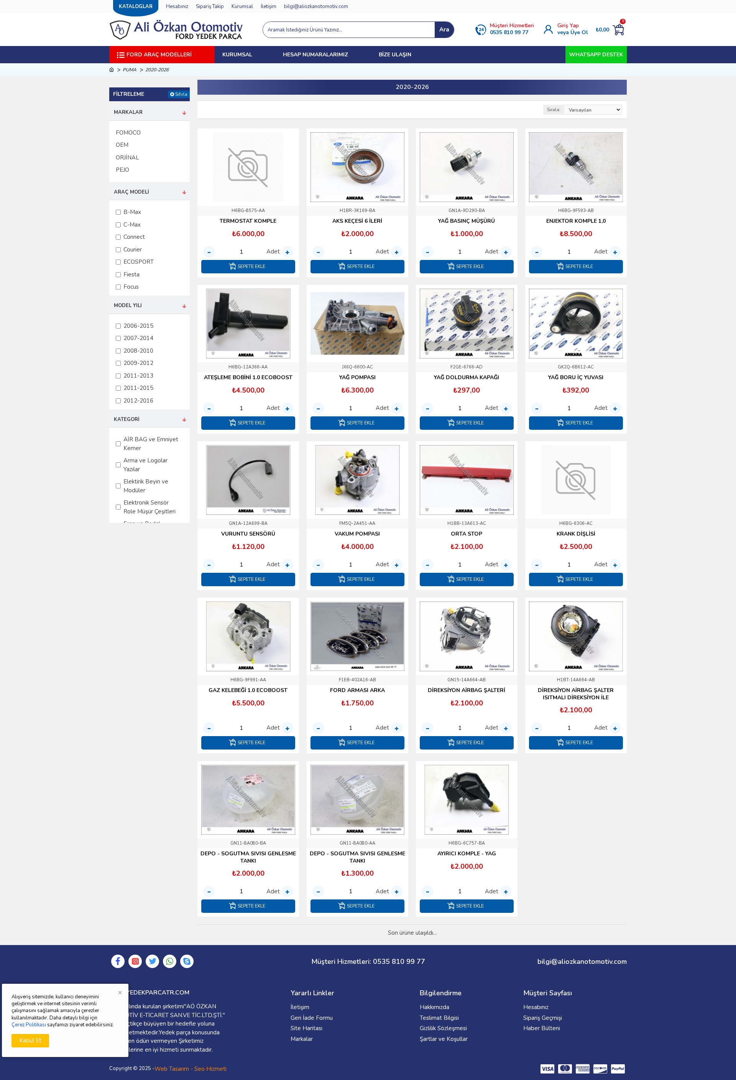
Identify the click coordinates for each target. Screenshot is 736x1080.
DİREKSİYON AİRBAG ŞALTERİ (466, 690)
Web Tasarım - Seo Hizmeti (190, 1069)
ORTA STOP (466, 534)
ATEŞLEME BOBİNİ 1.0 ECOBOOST (248, 377)
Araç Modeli (131, 192)
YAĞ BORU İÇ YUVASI (575, 377)
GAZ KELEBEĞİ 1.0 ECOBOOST (248, 690)
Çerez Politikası (29, 1024)
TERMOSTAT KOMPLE (248, 221)
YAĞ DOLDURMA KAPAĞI (466, 377)
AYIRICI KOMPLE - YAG (466, 853)
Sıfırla (181, 94)
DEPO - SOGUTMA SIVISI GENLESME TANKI (248, 857)
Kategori (127, 419)
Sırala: (553, 110)
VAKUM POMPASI (357, 534)
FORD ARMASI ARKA (357, 690)
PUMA (129, 70)
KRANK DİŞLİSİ (576, 534)
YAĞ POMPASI (357, 377)
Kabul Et (30, 1040)
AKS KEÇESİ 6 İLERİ (357, 221)
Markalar (128, 112)
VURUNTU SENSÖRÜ (248, 534)
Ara (444, 29)
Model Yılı (128, 305)
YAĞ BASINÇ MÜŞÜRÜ (466, 221)
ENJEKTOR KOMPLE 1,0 (576, 221)
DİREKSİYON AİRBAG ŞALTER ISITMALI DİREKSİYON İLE (576, 694)
